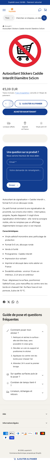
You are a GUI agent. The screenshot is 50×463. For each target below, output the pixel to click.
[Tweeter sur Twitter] (8, 301)
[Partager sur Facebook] (4, 301)
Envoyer (12, 185)
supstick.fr (27, 450)
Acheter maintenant (25, 112)
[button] (4, 10)
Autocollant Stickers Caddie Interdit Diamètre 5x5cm (23, 29)
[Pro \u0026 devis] (40, 10)
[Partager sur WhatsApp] (12, 301)
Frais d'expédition (22, 93)
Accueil (8, 26)
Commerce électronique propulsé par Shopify (25, 453)
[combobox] (31, 18)
